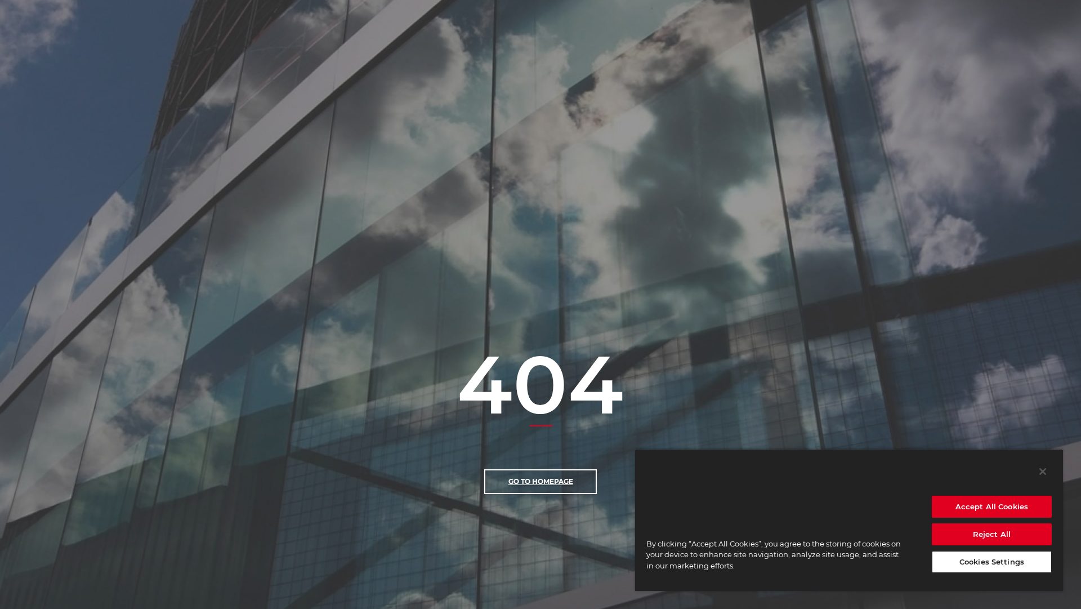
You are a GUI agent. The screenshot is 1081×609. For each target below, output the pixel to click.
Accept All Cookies (991, 506)
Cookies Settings (991, 561)
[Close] (1042, 471)
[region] (849, 520)
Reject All (992, 534)
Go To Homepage (540, 481)
